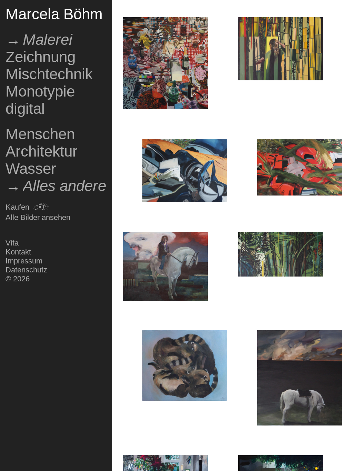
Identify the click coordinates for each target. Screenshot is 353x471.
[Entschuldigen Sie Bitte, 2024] (184, 366)
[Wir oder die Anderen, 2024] (299, 379)
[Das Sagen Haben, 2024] (299, 168)
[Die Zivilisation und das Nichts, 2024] (165, 267)
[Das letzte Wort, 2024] (184, 171)
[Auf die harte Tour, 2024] (280, 49)
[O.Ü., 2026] (165, 64)
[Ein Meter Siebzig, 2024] (280, 255)
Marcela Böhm (54, 14)
